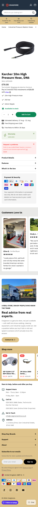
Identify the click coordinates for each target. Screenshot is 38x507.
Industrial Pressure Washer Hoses (20, 27)
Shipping (14, 87)
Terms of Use (27, 468)
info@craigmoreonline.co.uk (16, 416)
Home (4, 27)
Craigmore (11, 498)
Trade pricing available (31, 21)
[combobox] (19, 12)
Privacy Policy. (6, 470)
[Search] (33, 12)
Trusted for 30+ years (6, 21)
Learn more (11, 136)
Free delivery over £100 (19, 21)
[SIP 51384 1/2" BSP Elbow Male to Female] (10, 361)
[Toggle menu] (3, 5)
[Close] (34, 134)
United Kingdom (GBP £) (13, 475)
